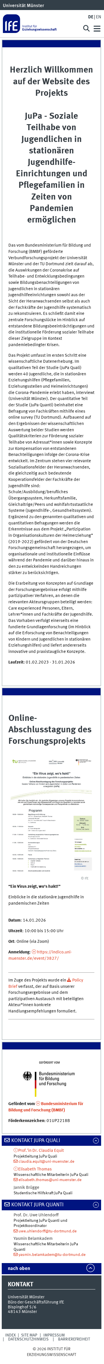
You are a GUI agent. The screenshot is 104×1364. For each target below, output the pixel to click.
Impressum (54, 1335)
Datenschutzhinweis (28, 1339)
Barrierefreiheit (74, 1339)
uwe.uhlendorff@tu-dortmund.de (47, 1231)
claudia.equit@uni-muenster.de (46, 1162)
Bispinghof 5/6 (22, 1307)
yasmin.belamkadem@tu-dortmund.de (52, 1255)
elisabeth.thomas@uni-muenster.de (49, 1180)
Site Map (29, 1335)
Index (10, 1335)
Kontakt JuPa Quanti (37, 1204)
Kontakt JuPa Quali (35, 1140)
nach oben (19, 1268)
